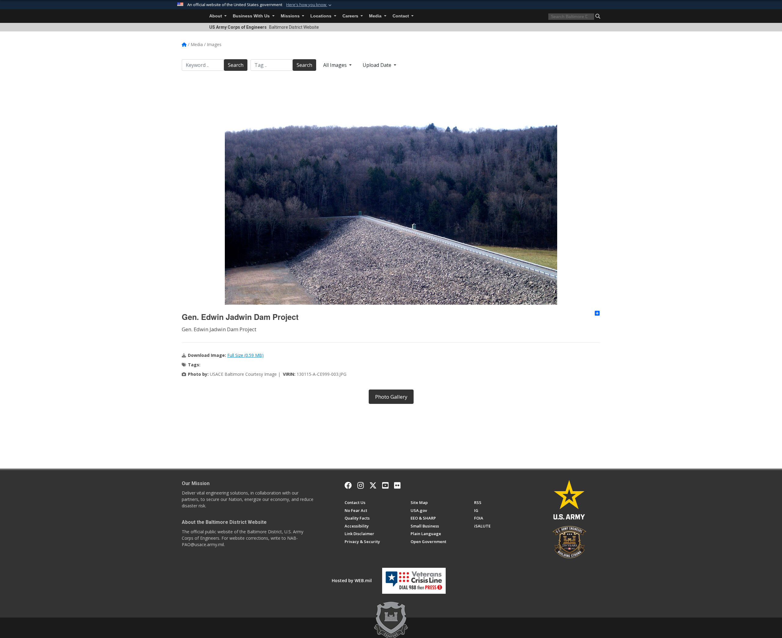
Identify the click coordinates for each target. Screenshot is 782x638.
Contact (401, 16)
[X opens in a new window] (373, 485)
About (216, 16)
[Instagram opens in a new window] (360, 485)
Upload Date (378, 65)
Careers (351, 16)
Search (235, 65)
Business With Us (252, 16)
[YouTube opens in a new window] (385, 485)
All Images (335, 65)
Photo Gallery (391, 396)
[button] (309, 5)
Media (376, 16)
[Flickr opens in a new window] (397, 485)
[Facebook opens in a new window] (348, 485)
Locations (321, 16)
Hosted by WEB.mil (352, 580)
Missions (291, 16)
